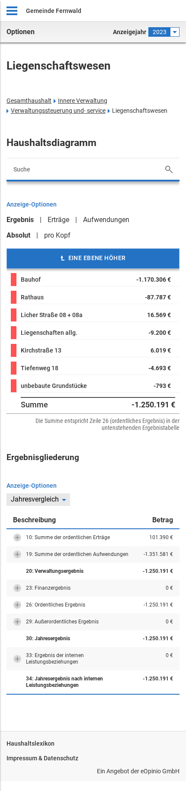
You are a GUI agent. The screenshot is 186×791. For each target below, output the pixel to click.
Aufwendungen (106, 220)
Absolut (18, 235)
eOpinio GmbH (160, 771)
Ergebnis (20, 220)
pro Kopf (57, 235)
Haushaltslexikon (30, 743)
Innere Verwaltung (82, 100)
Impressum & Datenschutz (42, 758)
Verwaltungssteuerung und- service (58, 110)
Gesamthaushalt (28, 100)
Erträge (58, 220)
